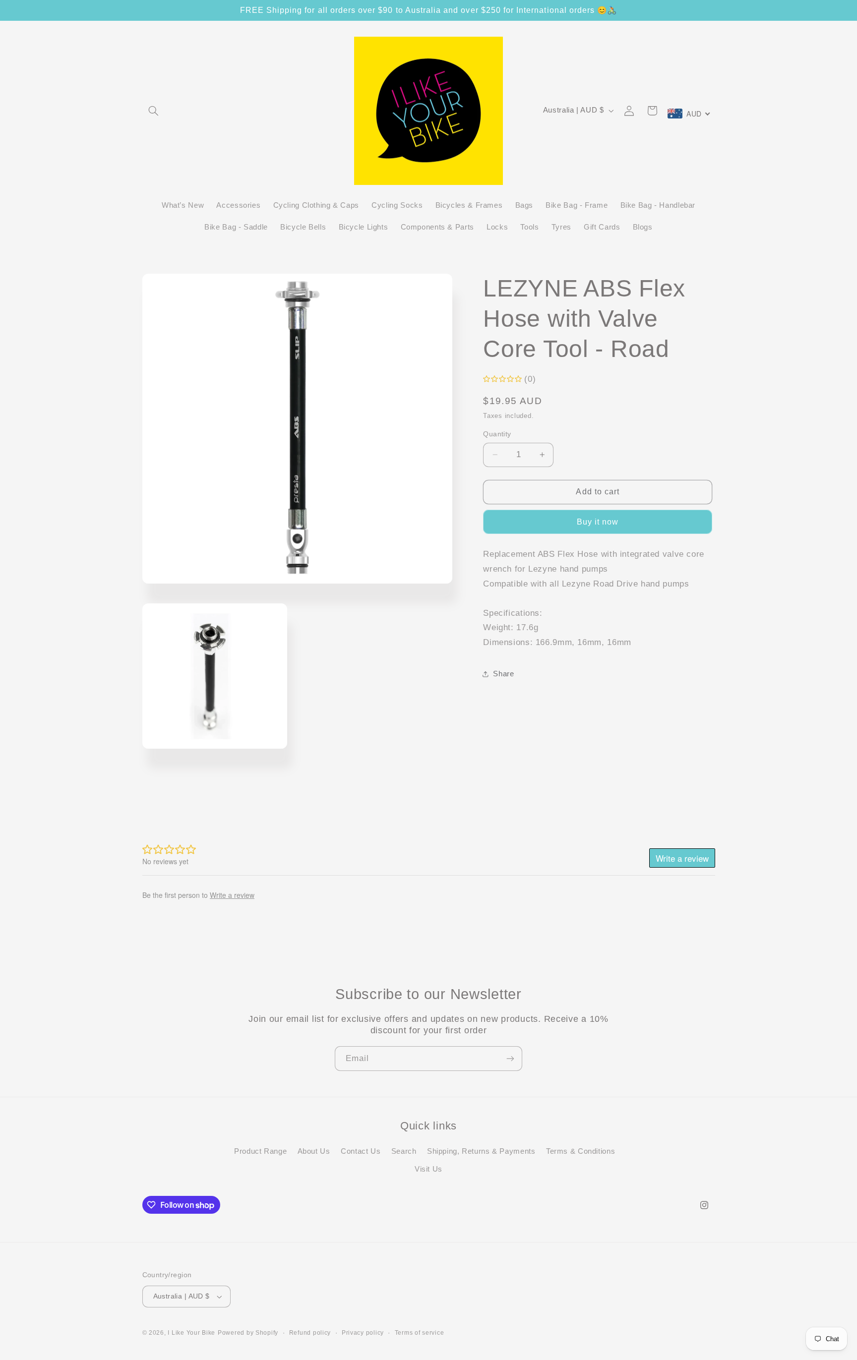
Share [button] (503, 674)
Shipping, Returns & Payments (481, 1151)
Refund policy (310, 1333)
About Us (314, 1151)
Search (404, 1151)
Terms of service (419, 1333)
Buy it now (598, 521)
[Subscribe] (510, 1058)
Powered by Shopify (248, 1333)
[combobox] (689, 113)
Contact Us (360, 1151)
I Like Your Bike (191, 1333)
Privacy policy (363, 1333)
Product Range (260, 1151)
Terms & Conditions (580, 1151)
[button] (153, 110)
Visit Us (428, 1170)
